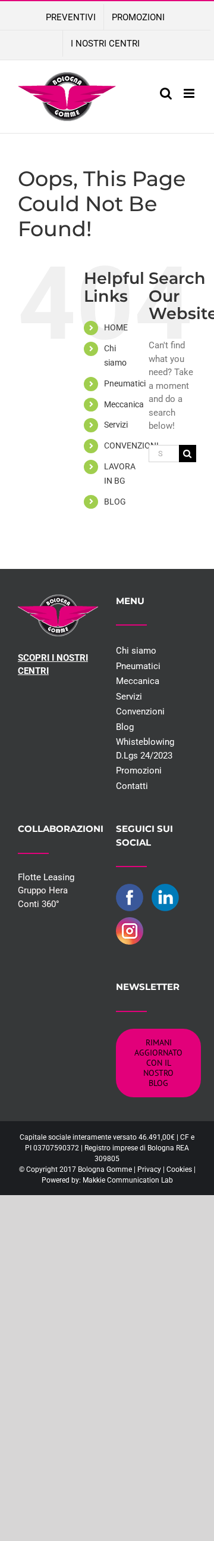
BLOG (115, 501)
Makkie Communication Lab (128, 1180)
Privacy (149, 1169)
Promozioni (139, 770)
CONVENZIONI (131, 445)
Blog (125, 727)
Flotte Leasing (46, 877)
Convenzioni (140, 711)
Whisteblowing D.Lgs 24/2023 (145, 749)
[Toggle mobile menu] (190, 93)
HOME (116, 327)
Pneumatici (125, 383)
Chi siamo (136, 650)
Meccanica (124, 404)
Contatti (132, 786)
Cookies (179, 1169)
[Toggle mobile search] (166, 93)
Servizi (116, 424)
